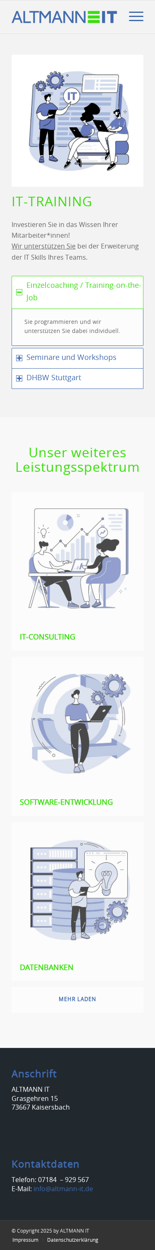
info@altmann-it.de (63, 1189)
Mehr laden (77, 999)
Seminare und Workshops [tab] (71, 358)
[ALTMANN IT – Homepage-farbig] (64, 17)
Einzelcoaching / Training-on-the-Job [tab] (83, 292)
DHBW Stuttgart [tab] (53, 378)
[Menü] (132, 17)
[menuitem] (132, 17)
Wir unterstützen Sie (44, 246)
